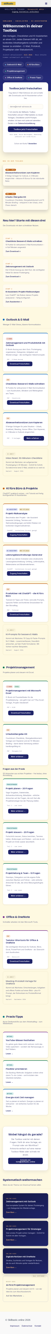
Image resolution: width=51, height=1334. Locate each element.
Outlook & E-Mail (14, 65)
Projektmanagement (16, 71)
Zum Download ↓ (13, 251)
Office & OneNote (14, 78)
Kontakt (38, 1326)
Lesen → (9, 1054)
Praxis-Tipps (35, 78)
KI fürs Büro (34, 65)
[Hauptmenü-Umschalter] (46, 3)
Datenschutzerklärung (26, 123)
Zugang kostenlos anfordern (25, 12)
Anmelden (32, 144)
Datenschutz (27, 1326)
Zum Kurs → (11, 1212)
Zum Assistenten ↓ (14, 302)
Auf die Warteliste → (15, 1296)
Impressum (14, 1326)
